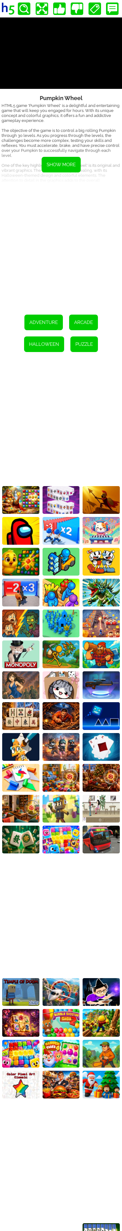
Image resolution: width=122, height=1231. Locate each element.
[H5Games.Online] (8, 8)
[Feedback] (112, 8)
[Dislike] (77, 8)
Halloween (44, 344)
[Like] (59, 8)
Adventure (43, 322)
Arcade (83, 322)
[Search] (24, 8)
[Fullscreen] (42, 8)
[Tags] (95, 8)
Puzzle (84, 344)
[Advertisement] (61, 244)
